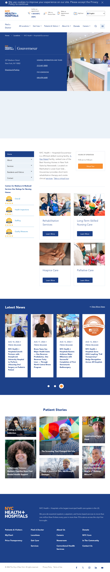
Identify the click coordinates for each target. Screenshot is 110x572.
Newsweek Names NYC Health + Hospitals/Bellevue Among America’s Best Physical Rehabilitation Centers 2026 (41, 357)
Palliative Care (85, 270)
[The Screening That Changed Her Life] (59, 435)
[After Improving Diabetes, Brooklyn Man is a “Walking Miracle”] (93, 462)
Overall (17, 199)
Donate (76, 26)
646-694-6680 (42, 78)
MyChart (9, 535)
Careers (86, 26)
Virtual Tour (90, 166)
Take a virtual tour (61, 179)
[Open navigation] (102, 26)
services (49, 179)
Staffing (18, 221)
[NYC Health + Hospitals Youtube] (102, 567)
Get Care (36, 26)
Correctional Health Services (66, 547)
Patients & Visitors (51, 26)
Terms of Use (57, 567)
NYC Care (87, 535)
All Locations (24, 26)
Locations (35, 535)
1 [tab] (48, 386)
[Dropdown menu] (29, 26)
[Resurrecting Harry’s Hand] (93, 429)
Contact (10, 178)
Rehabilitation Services (51, 223)
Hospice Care (50, 270)
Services (10, 166)
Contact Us (87, 546)
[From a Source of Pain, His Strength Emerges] (59, 468)
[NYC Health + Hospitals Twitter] (83, 567)
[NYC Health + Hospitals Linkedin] (96, 567)
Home (9, 154)
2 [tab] (55, 386)
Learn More (50, 234)
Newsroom (62, 541)
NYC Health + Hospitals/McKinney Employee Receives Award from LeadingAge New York (16, 355)
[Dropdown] (31, 159)
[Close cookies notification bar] (102, 2)
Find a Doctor (37, 530)
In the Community (90, 541)
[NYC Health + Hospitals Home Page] (11, 13)
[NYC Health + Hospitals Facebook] (76, 567)
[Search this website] (95, 26)
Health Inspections (22, 210)
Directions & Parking (12, 70)
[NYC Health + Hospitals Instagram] (89, 567)
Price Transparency (13, 541)
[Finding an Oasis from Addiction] (20, 426)
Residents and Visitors (15, 172)
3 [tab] (61, 386)
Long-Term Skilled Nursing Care (87, 223)
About (9, 160)
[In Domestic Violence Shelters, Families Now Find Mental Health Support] (20, 459)
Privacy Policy (47, 567)
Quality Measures (21, 232)
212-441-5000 (42, 66)
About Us (65, 26)
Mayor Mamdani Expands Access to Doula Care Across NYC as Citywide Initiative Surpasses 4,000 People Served (94, 357)
